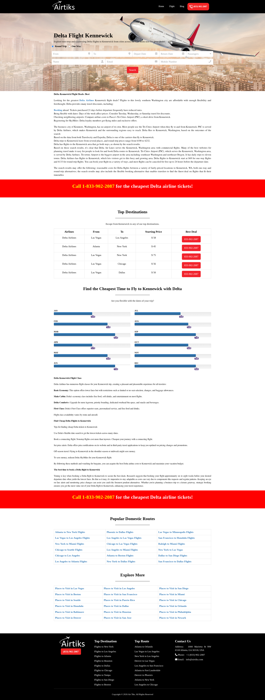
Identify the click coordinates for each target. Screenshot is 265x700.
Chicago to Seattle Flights (68, 549)
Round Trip (61, 46)
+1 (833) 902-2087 (195, 655)
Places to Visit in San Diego (173, 588)
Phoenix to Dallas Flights (120, 532)
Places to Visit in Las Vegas (69, 588)
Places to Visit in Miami (172, 594)
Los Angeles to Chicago (146, 684)
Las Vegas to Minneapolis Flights (176, 532)
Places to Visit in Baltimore (69, 612)
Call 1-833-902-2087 (94, 186)
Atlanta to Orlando (144, 646)
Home (161, 6)
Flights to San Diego (104, 679)
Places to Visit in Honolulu (69, 606)
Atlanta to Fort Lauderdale (147, 670)
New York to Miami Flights (69, 543)
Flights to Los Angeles (105, 651)
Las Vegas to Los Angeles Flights (72, 538)
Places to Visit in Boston (68, 594)
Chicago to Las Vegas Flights (122, 543)
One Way (76, 46)
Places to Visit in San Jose (117, 617)
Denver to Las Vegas (145, 661)
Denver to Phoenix (144, 675)
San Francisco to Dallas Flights (174, 561)
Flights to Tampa (102, 675)
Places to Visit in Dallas (116, 606)
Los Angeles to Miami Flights (122, 549)
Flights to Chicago (103, 670)
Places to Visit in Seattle (68, 600)
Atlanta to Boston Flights (120, 555)
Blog (182, 6)
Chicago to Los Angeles (67, 555)
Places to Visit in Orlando (173, 606)
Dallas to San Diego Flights (172, 555)
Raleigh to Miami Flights (171, 543)
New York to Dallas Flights (121, 561)
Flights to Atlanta (102, 656)
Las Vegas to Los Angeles (147, 651)
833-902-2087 (191, 239)
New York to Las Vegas (170, 549)
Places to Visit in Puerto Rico (119, 600)
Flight (171, 6)
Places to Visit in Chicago (172, 600)
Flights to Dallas (102, 665)
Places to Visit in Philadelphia (175, 612)
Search (132, 70)
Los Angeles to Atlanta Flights (71, 561)
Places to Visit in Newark (172, 617)
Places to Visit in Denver (68, 617)
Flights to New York (104, 646)
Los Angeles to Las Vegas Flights (124, 538)
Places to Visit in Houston (117, 612)
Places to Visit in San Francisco (120, 594)
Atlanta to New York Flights (70, 532)
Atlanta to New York (144, 679)
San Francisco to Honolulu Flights (176, 538)
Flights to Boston (102, 684)
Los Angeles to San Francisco (149, 665)
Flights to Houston (103, 661)
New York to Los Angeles (147, 656)
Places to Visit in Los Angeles (119, 588)
